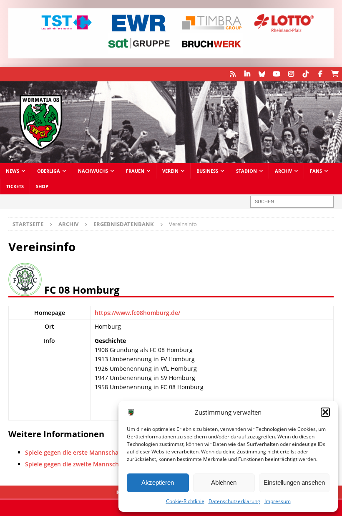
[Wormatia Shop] (334, 74)
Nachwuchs (93, 171)
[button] (325, 412)
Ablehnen (223, 482)
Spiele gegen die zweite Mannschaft (76, 464)
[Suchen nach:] (292, 202)
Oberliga (48, 171)
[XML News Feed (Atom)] (232, 74)
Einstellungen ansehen (294, 482)
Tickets (15, 186)
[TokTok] (305, 74)
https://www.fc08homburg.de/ (137, 313)
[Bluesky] (261, 74)
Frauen (135, 171)
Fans (316, 171)
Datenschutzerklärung (234, 501)
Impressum (277, 501)
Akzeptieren (157, 482)
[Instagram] (291, 74)
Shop (42, 186)
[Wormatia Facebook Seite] (320, 74)
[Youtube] (276, 74)
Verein (170, 171)
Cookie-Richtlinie (185, 501)
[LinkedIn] (247, 74)
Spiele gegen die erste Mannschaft (74, 452)
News (12, 171)
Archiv (283, 171)
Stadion (246, 171)
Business (207, 171)
